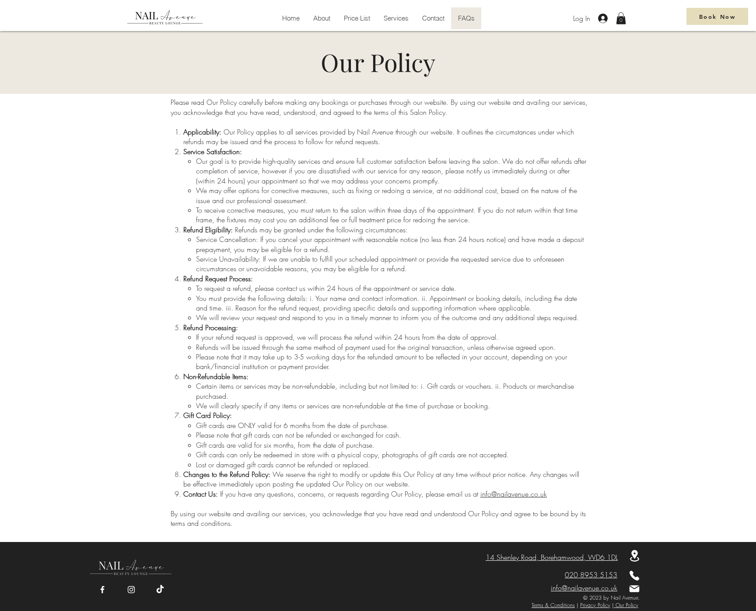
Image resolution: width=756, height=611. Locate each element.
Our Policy (626, 605)
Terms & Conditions (553, 605)
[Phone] (634, 575)
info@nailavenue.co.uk (513, 494)
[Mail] (634, 588)
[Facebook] (102, 589)
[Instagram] (131, 589)
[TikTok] (160, 589)
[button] (621, 18)
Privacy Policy (595, 605)
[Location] (634, 556)
